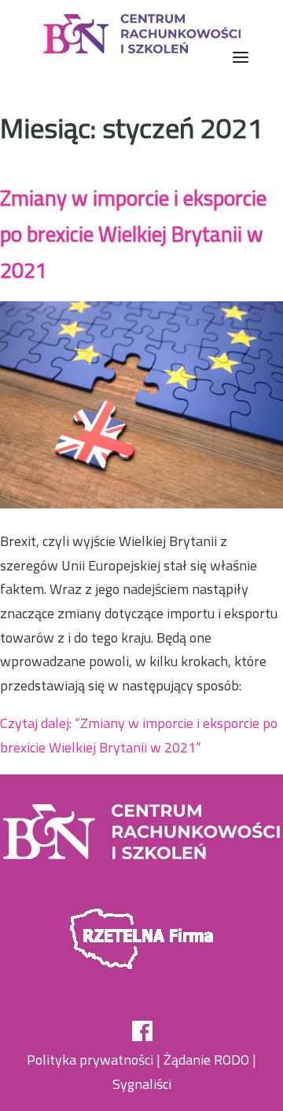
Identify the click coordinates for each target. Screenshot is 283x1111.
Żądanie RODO (206, 1059)
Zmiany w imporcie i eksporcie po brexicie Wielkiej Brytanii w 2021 (133, 233)
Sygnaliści (141, 1084)
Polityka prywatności (90, 1059)
